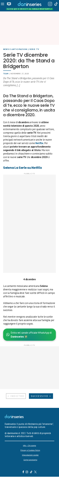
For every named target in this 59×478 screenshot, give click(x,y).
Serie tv (34, 49)
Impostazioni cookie (30, 455)
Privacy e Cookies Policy (30, 450)
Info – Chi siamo (29, 445)
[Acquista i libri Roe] (9, 4)
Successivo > (41, 396)
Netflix (39, 143)
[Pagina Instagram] (50, 4)
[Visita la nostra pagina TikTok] (31, 472)
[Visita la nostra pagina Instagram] (26, 472)
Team (5, 74)
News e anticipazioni (15, 49)
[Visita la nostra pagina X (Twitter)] (35, 472)
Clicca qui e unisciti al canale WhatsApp (29, 9)
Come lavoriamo (30, 460)
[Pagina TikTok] (56, 4)
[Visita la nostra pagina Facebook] (23, 472)
